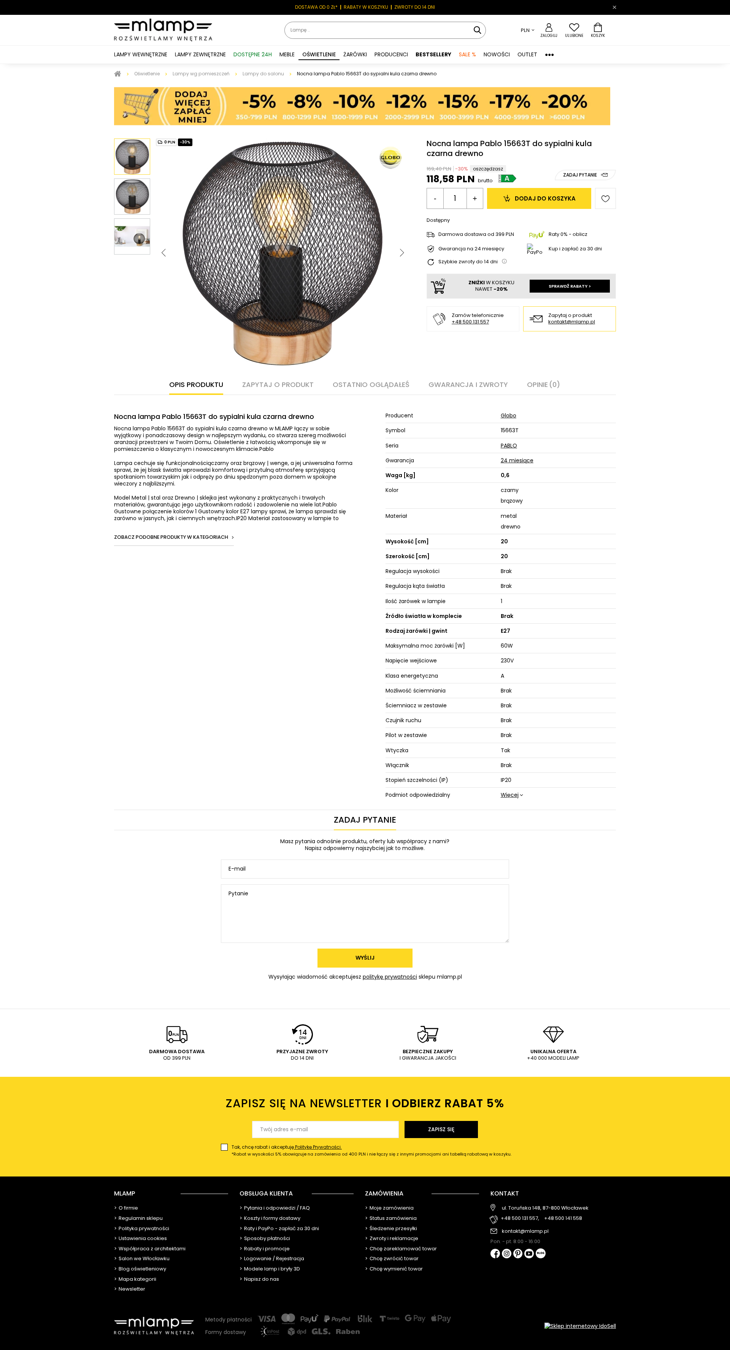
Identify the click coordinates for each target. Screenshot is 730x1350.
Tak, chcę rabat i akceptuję (371, 1150)
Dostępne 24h (252, 54)
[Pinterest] (518, 1254)
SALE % (467, 54)
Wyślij (365, 958)
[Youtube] (529, 1254)
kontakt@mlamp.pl (571, 322)
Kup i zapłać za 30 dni (575, 248)
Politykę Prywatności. (318, 1147)
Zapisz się (441, 1129)
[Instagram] (506, 1254)
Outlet (527, 54)
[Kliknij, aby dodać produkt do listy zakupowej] (605, 198)
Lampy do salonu (263, 73)
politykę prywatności (390, 977)
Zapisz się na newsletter (365, 1103)
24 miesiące (517, 460)
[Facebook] (495, 1254)
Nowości (497, 54)
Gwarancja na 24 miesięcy (471, 249)
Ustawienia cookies (143, 1238)
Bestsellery (433, 54)
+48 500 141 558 (563, 1218)
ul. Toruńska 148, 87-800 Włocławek (545, 1208)
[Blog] (541, 1253)
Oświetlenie (147, 73)
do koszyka (545, 198)
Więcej (510, 794)
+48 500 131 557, (520, 1218)
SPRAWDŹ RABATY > (570, 286)
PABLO (509, 445)
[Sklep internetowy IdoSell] (580, 1326)
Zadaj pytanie (580, 175)
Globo (508, 415)
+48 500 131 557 (470, 321)
